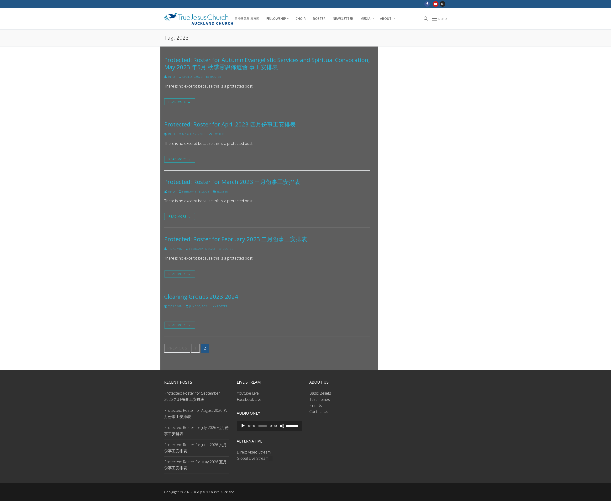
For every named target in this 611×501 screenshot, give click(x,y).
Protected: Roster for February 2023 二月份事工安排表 (235, 238)
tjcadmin (174, 248)
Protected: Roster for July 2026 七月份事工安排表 (196, 430)
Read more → (180, 101)
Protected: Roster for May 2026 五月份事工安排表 (195, 465)
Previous (177, 348)
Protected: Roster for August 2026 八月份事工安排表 (195, 413)
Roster (215, 76)
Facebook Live (249, 399)
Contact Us (318, 411)
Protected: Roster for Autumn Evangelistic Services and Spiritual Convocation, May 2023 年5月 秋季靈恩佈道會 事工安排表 (267, 63)
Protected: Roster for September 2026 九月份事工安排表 (192, 396)
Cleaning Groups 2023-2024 (201, 296)
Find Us (315, 405)
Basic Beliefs (320, 393)
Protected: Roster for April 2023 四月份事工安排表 (230, 124)
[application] (269, 426)
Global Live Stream (253, 458)
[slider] (292, 425)
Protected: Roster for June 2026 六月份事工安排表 (195, 448)
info (171, 76)
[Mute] (282, 425)
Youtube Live (248, 393)
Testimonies (319, 399)
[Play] (243, 425)
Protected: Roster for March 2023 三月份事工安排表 (232, 181)
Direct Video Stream (254, 452)
